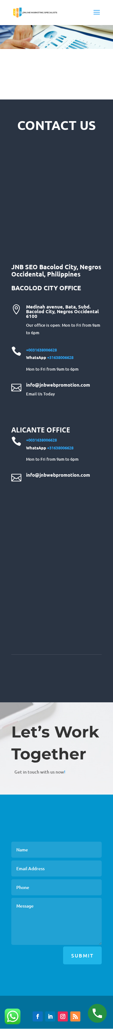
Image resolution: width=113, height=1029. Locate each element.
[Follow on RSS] (75, 1016)
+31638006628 (60, 357)
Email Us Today (40, 394)
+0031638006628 (41, 349)
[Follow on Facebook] (38, 1016)
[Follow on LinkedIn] (50, 1016)
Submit (82, 955)
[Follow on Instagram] (63, 1016)
